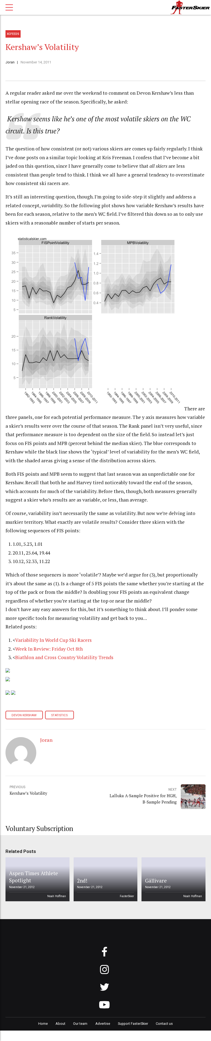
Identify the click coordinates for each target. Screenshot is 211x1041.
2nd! (82, 880)
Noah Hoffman (56, 896)
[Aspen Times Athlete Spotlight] (37, 879)
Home (43, 1024)
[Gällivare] (173, 879)
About (60, 1024)
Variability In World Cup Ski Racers (53, 640)
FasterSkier (127, 896)
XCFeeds (13, 33)
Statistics (59, 715)
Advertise (102, 1024)
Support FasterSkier (133, 1024)
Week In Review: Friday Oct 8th (49, 649)
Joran (10, 62)
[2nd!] (104, 879)
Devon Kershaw (24, 715)
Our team (80, 1024)
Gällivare (156, 880)
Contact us (164, 1024)
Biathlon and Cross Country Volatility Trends (64, 657)
